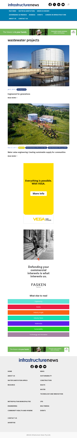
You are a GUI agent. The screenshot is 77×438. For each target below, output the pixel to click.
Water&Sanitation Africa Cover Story (36, 148)
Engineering (38, 301)
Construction (46, 380)
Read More (12, 98)
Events (40, 15)
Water (42, 389)
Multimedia (38, 323)
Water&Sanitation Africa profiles (58, 148)
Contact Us (23, 19)
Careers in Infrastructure (55, 15)
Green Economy (43, 11)
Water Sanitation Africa (17, 380)
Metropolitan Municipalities (19, 401)
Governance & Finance (17, 15)
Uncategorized (21, 89)
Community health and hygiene (20, 410)
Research (21, 148)
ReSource (11, 385)
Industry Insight (38, 312)
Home (10, 371)
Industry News (38, 318)
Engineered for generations (19, 94)
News (42, 371)
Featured (12, 11)
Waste (42, 385)
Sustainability (38, 329)
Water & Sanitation (26, 11)
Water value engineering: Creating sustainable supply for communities (37, 152)
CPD (41, 401)
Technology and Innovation (38, 335)
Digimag (32, 15)
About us (12, 19)
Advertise (11, 423)
